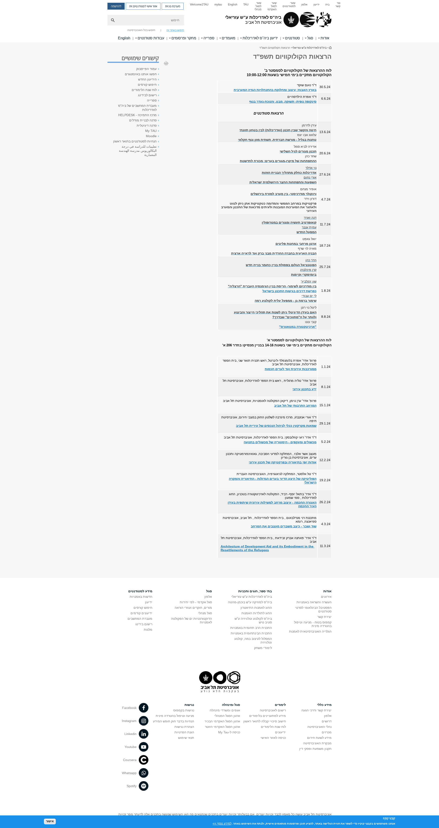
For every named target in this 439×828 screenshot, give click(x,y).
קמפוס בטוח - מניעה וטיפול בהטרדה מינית (313, 624)
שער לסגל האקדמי (272, 6)
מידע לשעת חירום (319, 738)
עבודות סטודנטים (151, 38)
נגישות (189, 705)
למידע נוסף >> (222, 823)
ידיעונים (280, 732)
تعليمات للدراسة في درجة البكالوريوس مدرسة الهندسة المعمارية (138, 151)
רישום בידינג (143, 624)
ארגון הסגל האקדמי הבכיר (222, 721)
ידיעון (316, 4)
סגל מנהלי (205, 613)
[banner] (219, 21)
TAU (246, 4)
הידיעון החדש (147, 79)
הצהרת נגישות (184, 727)
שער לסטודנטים (289, 4)
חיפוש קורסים (147, 84)
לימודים (280, 705)
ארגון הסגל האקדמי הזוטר (222, 727)
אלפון (304, 4)
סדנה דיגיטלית (147, 125)
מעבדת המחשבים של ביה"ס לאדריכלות (137, 108)
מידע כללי (324, 705)
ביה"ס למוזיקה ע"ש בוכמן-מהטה (250, 602)
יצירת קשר (324, 617)
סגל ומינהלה (231, 705)
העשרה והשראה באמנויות (314, 602)
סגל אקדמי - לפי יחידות (196, 602)
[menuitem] (337, 6)
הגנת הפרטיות (184, 732)
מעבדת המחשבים (140, 618)
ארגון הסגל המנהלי (227, 716)
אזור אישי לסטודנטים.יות (143, 6)
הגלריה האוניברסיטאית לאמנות (310, 631)
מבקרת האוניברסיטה (317, 743)
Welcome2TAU (199, 4)
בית (327, 4)
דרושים (327, 721)
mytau (218, 4)
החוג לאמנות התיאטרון (256, 607)
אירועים (326, 596)
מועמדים (228, 38)
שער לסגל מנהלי (257, 6)
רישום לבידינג (147, 95)
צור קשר (337, 4)
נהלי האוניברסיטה (319, 727)
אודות (325, 38)
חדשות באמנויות (141, 596)
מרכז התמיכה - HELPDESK (137, 115)
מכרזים (327, 732)
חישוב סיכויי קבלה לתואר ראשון (264, 721)
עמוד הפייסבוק (146, 69)
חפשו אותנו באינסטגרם (141, 74)
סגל (310, 38)
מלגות (148, 629)
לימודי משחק (263, 648)
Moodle (151, 136)
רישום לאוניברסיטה (273, 710)
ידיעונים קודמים (141, 613)
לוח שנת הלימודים (144, 90)
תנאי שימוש (186, 738)
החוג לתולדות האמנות (256, 613)
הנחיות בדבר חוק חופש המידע (173, 721)
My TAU (151, 131)
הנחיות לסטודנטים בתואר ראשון (135, 141)
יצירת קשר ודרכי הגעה (316, 710)
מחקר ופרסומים (183, 38)
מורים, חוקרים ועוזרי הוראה (193, 607)
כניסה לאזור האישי (273, 738)
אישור (50, 821)
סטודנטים (292, 38)
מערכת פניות (172, 6)
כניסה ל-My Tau (229, 732)
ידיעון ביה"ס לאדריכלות (260, 38)
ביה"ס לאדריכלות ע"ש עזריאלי (330, 47)
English (232, 4)
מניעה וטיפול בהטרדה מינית (175, 716)
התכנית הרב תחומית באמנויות (251, 628)
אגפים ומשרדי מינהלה (225, 710)
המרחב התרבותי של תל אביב (295, 405)
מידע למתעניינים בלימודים (267, 716)
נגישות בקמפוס (183, 710)
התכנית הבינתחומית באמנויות (251, 633)
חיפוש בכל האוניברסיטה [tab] (141, 30)
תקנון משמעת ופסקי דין (315, 749)
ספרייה (208, 38)
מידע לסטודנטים (140, 591)
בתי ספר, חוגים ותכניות (255, 591)
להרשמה (116, 6)
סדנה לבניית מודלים (143, 120)
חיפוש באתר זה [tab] (175, 30)
